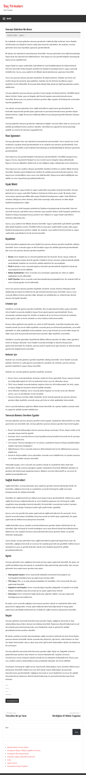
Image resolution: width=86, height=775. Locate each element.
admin (21, 35)
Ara (6, 727)
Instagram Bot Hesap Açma (18, 753)
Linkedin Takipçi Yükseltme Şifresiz (21, 756)
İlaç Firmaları (13, 6)
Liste (9, 760)
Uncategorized (12, 701)
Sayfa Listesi (12, 763)
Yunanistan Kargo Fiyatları (17, 766)
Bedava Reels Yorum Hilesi (17, 747)
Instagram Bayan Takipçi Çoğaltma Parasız (24, 750)
